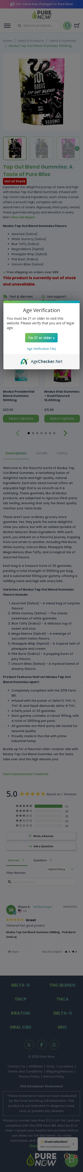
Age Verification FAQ (41, 349)
